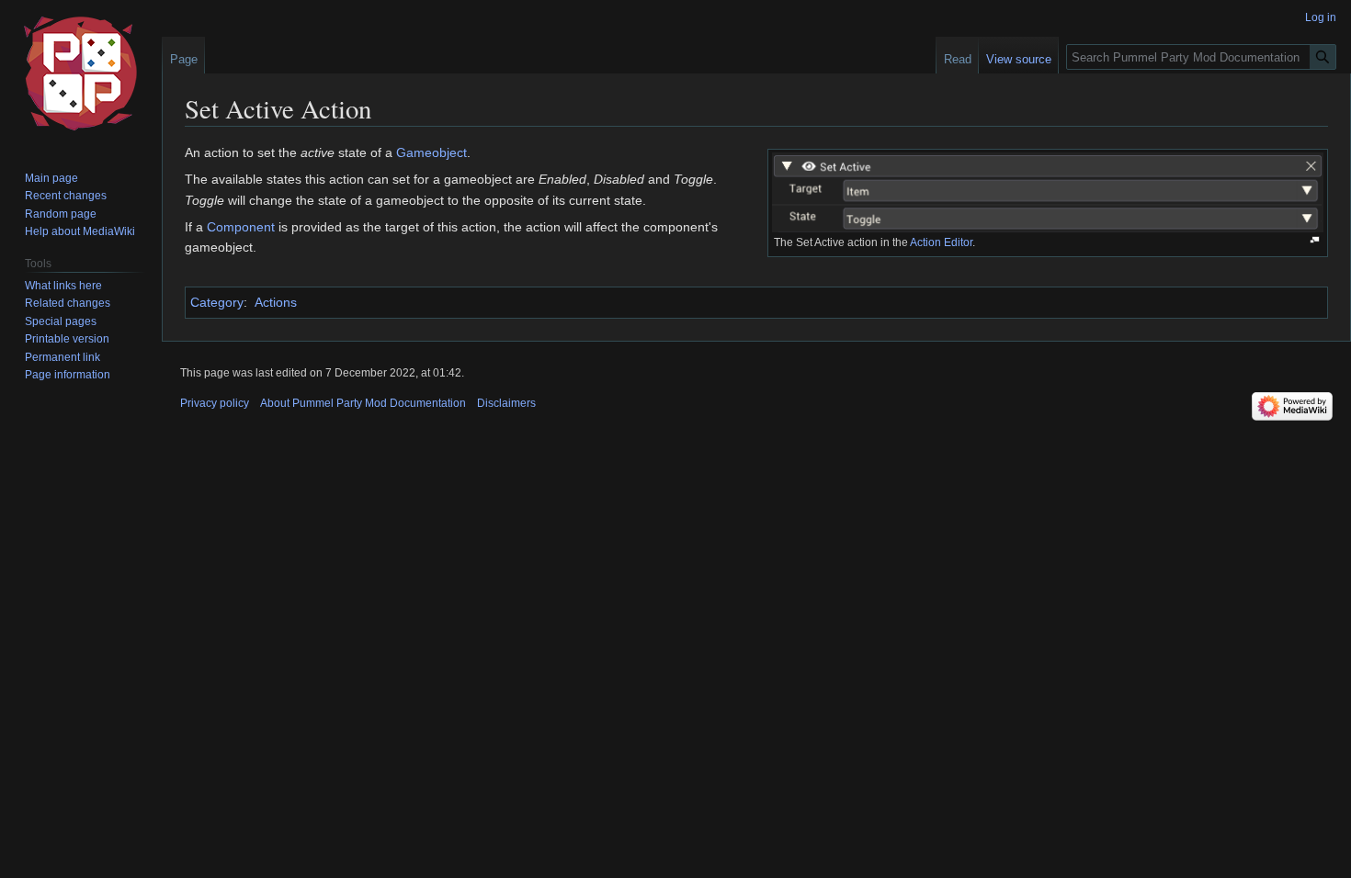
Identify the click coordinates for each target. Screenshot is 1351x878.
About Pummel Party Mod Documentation (363, 403)
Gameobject (431, 152)
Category (217, 302)
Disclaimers (506, 403)
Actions (276, 302)
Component (241, 227)
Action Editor (941, 242)
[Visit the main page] (80, 73)
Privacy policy (214, 403)
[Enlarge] (1315, 240)
